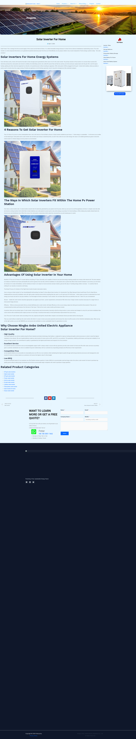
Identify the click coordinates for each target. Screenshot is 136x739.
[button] (67, 3)
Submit (64, 433)
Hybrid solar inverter (9, 374)
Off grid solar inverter (9, 376)
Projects (92, 3)
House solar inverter (9, 390)
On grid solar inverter (9, 382)
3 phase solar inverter (9, 384)
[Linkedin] (30, 482)
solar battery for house (109, 57)
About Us (72, 3)
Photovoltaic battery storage (110, 53)
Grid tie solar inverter (9, 380)
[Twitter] (106, 3)
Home (58, 3)
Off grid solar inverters (9, 372)
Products (64, 3)
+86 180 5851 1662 (46, 434)
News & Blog (82, 3)
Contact (98, 3)
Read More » (105, 47)
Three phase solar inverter (10, 386)
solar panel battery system (110, 61)
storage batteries (107, 49)
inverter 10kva (107, 45)
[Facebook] (103, 3)
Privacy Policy (31, 735)
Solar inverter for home (9, 388)
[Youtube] (109, 3)
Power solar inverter (9, 378)
